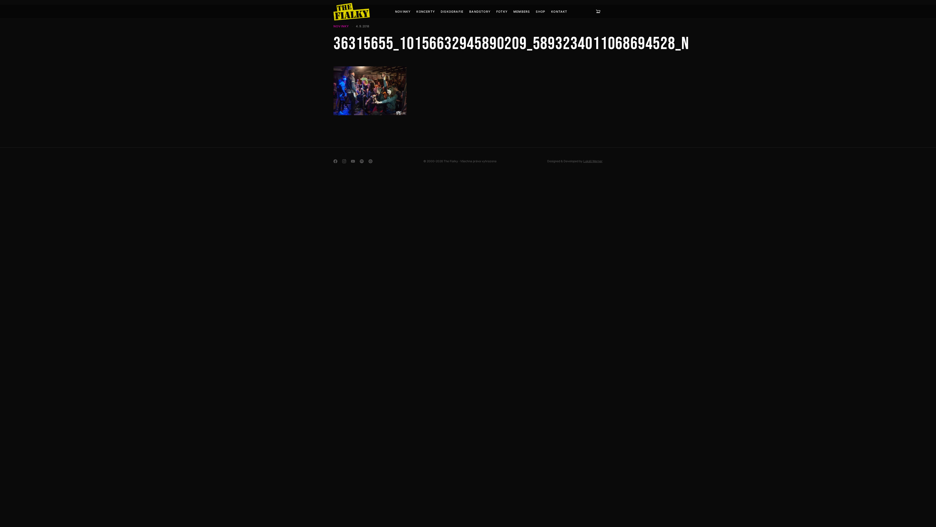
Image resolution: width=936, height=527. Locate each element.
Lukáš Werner (593, 161)
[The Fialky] (351, 11)
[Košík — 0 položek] (598, 11)
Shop (540, 11)
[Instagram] (344, 161)
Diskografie (452, 11)
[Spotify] (362, 161)
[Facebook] (335, 161)
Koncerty (425, 11)
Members (521, 11)
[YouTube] (353, 161)
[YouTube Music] (370, 161)
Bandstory (479, 11)
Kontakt (559, 11)
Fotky (501, 11)
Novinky (402, 11)
